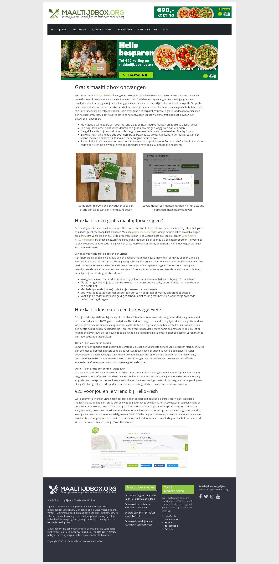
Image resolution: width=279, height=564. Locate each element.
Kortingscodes (101, 29)
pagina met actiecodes (144, 231)
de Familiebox (172, 525)
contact (78, 534)
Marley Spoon (172, 519)
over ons (81, 531)
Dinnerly (169, 529)
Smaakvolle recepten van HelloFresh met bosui (138, 506)
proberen (105, 95)
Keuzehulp (79, 29)
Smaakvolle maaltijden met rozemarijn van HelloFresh (139, 523)
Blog (166, 29)
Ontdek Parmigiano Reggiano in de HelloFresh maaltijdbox (140, 497)
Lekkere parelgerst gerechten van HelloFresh (140, 514)
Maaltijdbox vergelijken (59, 500)
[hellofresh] (193, 8)
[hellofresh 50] (139, 60)
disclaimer (102, 531)
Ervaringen (125, 29)
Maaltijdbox (58, 29)
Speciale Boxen (147, 29)
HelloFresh (170, 516)
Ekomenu (169, 522)
